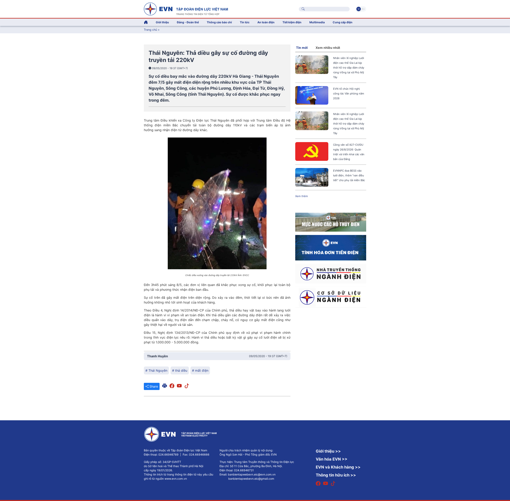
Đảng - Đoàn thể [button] (188, 22)
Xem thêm (301, 196)
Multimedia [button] (317, 22)
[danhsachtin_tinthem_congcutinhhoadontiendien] (330, 247)
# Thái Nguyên (156, 370)
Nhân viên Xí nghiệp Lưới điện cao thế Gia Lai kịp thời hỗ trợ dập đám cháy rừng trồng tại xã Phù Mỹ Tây (348, 67)
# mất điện (200, 370)
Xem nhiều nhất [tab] (328, 48)
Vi (358, 9)
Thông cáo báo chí (219, 22)
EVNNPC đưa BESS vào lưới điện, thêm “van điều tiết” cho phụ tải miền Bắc (349, 175)
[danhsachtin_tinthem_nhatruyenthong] (330, 273)
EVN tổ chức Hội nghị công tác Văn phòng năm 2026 (348, 93)
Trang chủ (150, 29)
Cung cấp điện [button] (342, 22)
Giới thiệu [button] (162, 22)
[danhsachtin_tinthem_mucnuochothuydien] (330, 222)
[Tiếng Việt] (186, 9)
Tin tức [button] (244, 22)
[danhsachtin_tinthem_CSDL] (330, 297)
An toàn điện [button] (266, 22)
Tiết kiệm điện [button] (291, 22)
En (363, 9)
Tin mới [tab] (302, 48)
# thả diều (179, 370)
